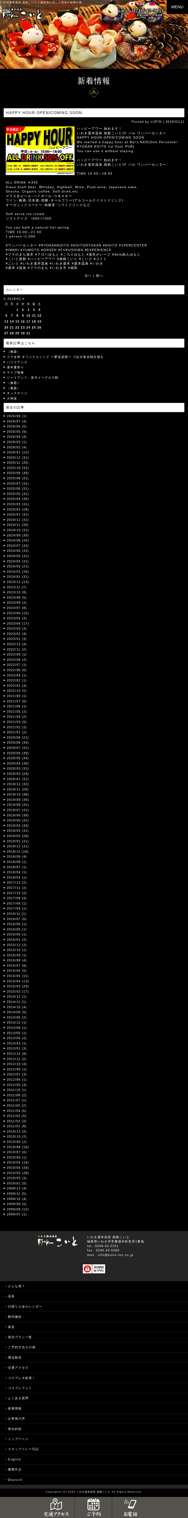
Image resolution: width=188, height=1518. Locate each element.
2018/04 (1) (17, 872)
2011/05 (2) (17, 1105)
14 (12, 321)
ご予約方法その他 (22, 1347)
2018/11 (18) (18, 851)
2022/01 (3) (17, 685)
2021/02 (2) (17, 727)
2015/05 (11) (18, 976)
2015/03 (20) (18, 986)
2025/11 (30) (18, 462)
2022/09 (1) (17, 654)
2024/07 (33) (18, 545)
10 (28, 315)
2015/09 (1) (17, 955)
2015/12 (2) (17, 945)
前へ (99, 275)
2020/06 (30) (18, 753)
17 (28, 321)
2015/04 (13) (18, 981)
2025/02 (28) (18, 509)
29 (17, 333)
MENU (177, 7)
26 (39, 327)
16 (23, 321)
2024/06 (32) (18, 551)
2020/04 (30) (18, 763)
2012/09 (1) (17, 1069)
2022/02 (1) (17, 680)
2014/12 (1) (17, 996)
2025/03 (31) (18, 504)
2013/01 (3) (17, 1048)
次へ (88, 275)
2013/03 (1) (17, 1043)
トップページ (18, 1439)
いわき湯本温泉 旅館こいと (18, 2)
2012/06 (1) (17, 1079)
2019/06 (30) (18, 815)
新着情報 (15, 1408)
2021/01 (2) (17, 732)
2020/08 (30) (18, 742)
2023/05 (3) (17, 618)
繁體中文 (15, 1469)
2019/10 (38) (18, 794)
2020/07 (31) (18, 748)
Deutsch (15, 1480)
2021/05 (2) (17, 711)
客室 (11, 1327)
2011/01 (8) (17, 1126)
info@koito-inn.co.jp (115, 1255)
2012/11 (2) (17, 1059)
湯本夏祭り (15, 367)
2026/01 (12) (18, 452)
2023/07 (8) (17, 608)
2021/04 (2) (17, 716)
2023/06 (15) (18, 613)
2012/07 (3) (17, 1074)
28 (12, 333)
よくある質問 (18, 1398)
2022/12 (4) (17, 644)
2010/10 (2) (17, 1136)
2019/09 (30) (18, 799)
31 (28, 333)
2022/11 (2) (17, 649)
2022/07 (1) (17, 665)
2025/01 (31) (18, 514)
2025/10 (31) (18, 468)
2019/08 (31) (18, 804)
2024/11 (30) (18, 525)
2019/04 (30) (18, 825)
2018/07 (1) (17, 867)
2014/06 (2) (17, 1017)
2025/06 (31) (18, 488)
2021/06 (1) (17, 706)
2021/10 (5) (17, 690)
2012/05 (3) (17, 1085)
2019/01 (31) (18, 841)
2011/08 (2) (17, 1095)
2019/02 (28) (18, 836)
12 (39, 315)
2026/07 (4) (17, 421)
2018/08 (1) (17, 862)
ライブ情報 (15, 372)
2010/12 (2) (17, 1131)
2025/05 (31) (18, 494)
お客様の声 (16, 1418)
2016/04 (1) (17, 934)
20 (6, 327)
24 (28, 327)
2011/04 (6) (17, 1111)
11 (34, 315)
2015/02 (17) (18, 991)
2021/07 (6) (17, 701)
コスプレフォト (20, 1388)
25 (34, 327)
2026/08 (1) (17, 416)
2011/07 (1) (17, 1100)
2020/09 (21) (18, 737)
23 (23, 327)
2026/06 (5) (17, 426)
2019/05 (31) (18, 820)
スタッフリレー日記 (23, 1449)
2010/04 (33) (18, 1167)
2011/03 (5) (17, 1116)
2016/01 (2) (17, 939)
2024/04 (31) (18, 561)
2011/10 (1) (17, 1090)
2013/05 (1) (17, 1033)
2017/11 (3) (17, 888)
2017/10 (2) (17, 893)
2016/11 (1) (17, 913)
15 (17, 321)
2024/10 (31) (18, 530)
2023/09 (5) (17, 597)
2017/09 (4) (17, 898)
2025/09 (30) (18, 473)
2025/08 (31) (18, 478)
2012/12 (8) (17, 1053)
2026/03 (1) (17, 442)
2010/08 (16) (18, 1147)
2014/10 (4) (17, 1007)
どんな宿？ (16, 1286)
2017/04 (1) (17, 908)
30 (23, 333)
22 (17, 327)
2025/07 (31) (18, 483)
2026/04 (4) (17, 436)
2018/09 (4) (17, 856)
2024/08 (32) (18, 540)
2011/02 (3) (17, 1121)
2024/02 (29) (18, 571)
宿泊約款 (15, 1429)
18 (34, 321)
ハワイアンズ (17, 362)
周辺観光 (15, 1357)
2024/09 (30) (18, 535)
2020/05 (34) (18, 758)
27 (6, 333)
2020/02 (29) (18, 774)
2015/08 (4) (17, 960)
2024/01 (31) (18, 576)
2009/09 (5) (17, 1204)
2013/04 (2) (17, 1038)
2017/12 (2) (17, 882)
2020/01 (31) (18, 779)
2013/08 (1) (17, 1028)
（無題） (14, 351)
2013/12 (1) (17, 1022)
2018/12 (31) (18, 846)
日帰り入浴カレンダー (25, 1306)
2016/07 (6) (17, 919)
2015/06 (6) (17, 970)
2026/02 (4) (17, 447)
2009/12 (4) (17, 1188)
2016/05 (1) (17, 929)
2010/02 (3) (17, 1178)
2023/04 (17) (18, 623)
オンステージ (17, 393)
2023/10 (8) (17, 592)
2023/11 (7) (17, 587)
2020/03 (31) (18, 768)
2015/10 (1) (17, 950)
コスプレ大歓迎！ (22, 1378)
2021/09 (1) (17, 696)
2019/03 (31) (18, 830)
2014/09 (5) (17, 1012)
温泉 (11, 1296)
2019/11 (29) (18, 789)
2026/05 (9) (17, 431)
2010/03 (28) (18, 1173)
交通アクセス (18, 1367)
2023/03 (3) (17, 628)
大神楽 (12, 398)
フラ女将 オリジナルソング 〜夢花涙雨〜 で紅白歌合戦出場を (55, 357)
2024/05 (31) (18, 556)
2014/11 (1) (17, 1002)
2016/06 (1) (17, 924)
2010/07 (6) (17, 1152)
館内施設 (15, 1316)
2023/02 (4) (17, 634)
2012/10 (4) (17, 1064)
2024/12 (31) (18, 520)
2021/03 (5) (17, 722)
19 (39, 321)
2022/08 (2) (17, 659)
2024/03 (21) (18, 566)
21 (12, 327)
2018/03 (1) (17, 877)
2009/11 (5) (17, 1193)
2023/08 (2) (17, 602)
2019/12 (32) (18, 784)
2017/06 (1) (17, 903)
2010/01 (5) (17, 1183)
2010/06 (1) (17, 1157)
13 (6, 321)
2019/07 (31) (18, 810)
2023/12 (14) (18, 582)
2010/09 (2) (17, 1142)
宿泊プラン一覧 (20, 1337)
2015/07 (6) (17, 965)
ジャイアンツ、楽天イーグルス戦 (32, 377)
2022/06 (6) (17, 670)
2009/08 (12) (18, 1209)
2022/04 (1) (17, 675)
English (14, 1459)
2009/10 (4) (17, 1199)
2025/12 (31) (18, 457)
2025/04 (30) (18, 499)
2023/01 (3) (17, 639)
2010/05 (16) (18, 1162)
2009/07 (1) (17, 1214)
